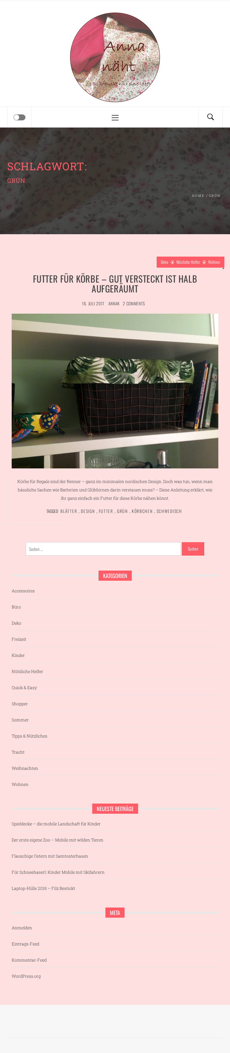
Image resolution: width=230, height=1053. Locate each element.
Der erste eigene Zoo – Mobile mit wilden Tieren (57, 840)
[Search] (211, 117)
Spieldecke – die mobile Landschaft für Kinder (56, 824)
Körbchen (142, 511)
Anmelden (22, 928)
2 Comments (134, 303)
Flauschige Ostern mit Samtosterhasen (50, 856)
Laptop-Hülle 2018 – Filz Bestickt (43, 888)
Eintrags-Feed (25, 944)
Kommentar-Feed (29, 960)
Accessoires (23, 591)
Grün (122, 511)
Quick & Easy (24, 687)
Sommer (20, 720)
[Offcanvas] (19, 117)
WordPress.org (26, 976)
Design (88, 511)
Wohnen (214, 262)
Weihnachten (25, 768)
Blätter (68, 511)
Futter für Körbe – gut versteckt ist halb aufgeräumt (115, 283)
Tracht (18, 752)
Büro (16, 607)
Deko (164, 262)
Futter (106, 511)
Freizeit (19, 639)
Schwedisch (169, 511)
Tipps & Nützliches (29, 736)
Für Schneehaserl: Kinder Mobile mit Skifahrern (58, 872)
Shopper (20, 703)
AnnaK (114, 303)
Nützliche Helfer (188, 262)
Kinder (18, 655)
